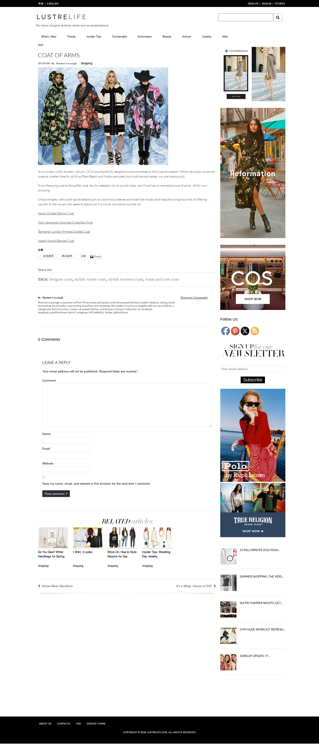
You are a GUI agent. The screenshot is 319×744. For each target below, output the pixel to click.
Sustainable (119, 36)
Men (225, 36)
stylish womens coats (125, 279)
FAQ (78, 723)
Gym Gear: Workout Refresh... (262, 630)
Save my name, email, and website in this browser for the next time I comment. (96, 483)
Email (46, 448)
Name (46, 434)
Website (47, 463)
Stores (280, 3)
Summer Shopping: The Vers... (262, 577)
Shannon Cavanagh (66, 63)
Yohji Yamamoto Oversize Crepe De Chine (65, 222)
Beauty (167, 36)
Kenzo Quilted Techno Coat (56, 213)
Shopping (86, 63)
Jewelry (207, 36)
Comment (49, 380)
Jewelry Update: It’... (255, 657)
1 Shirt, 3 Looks (82, 552)
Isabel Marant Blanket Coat (56, 240)
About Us (45, 723)
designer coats (60, 279)
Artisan (186, 36)
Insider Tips (94, 36)
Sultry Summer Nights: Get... (261, 604)
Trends (71, 36)
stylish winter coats (90, 279)
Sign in (266, 3)
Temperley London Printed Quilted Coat (64, 231)
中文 (41, 3)
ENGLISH (53, 3)
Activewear (145, 36)
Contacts (63, 723)
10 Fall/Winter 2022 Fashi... (260, 551)
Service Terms (96, 723)
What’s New (48, 36)
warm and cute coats (162, 279)
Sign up (253, 3)
